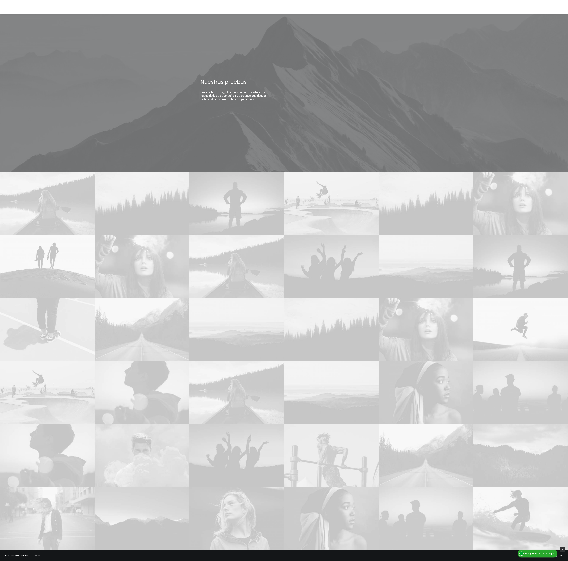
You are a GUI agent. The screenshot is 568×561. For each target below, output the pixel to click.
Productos (476, 7)
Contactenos (533, 7)
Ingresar (551, 7)
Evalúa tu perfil (512, 7)
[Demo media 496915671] (47, 266)
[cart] (561, 7)
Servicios (492, 7)
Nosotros (459, 7)
